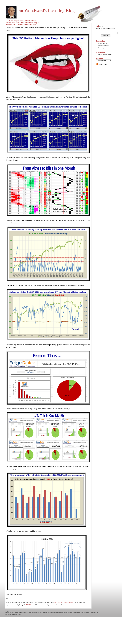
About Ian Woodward (105, 54)
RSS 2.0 (28, 605)
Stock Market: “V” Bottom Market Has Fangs (21, 24)
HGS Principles (58, 602)
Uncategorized (103, 48)
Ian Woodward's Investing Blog (46, 10)
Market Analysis (68, 602)
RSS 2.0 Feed (102, 64)
